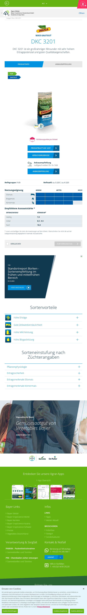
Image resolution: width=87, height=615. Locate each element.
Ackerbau (50, 530)
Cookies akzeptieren (60, 611)
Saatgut (49, 533)
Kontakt (51, 557)
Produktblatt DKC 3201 (41, 148)
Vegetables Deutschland (17, 533)
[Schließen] (1, 13)
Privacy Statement (43, 607)
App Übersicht (44, 480)
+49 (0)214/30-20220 (60, 566)
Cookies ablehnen (77, 611)
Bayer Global (12, 513)
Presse (10, 530)
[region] (43, 600)
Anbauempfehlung (63, 64)
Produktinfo (23, 64)
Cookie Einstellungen (10, 611)
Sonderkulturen (53, 537)
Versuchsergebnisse (40, 155)
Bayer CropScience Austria (18, 523)
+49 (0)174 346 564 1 (61, 551)
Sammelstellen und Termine (19, 552)
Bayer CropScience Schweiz (19, 527)
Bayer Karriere (13, 520)
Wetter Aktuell (52, 520)
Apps (48, 517)
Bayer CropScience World (18, 517)
